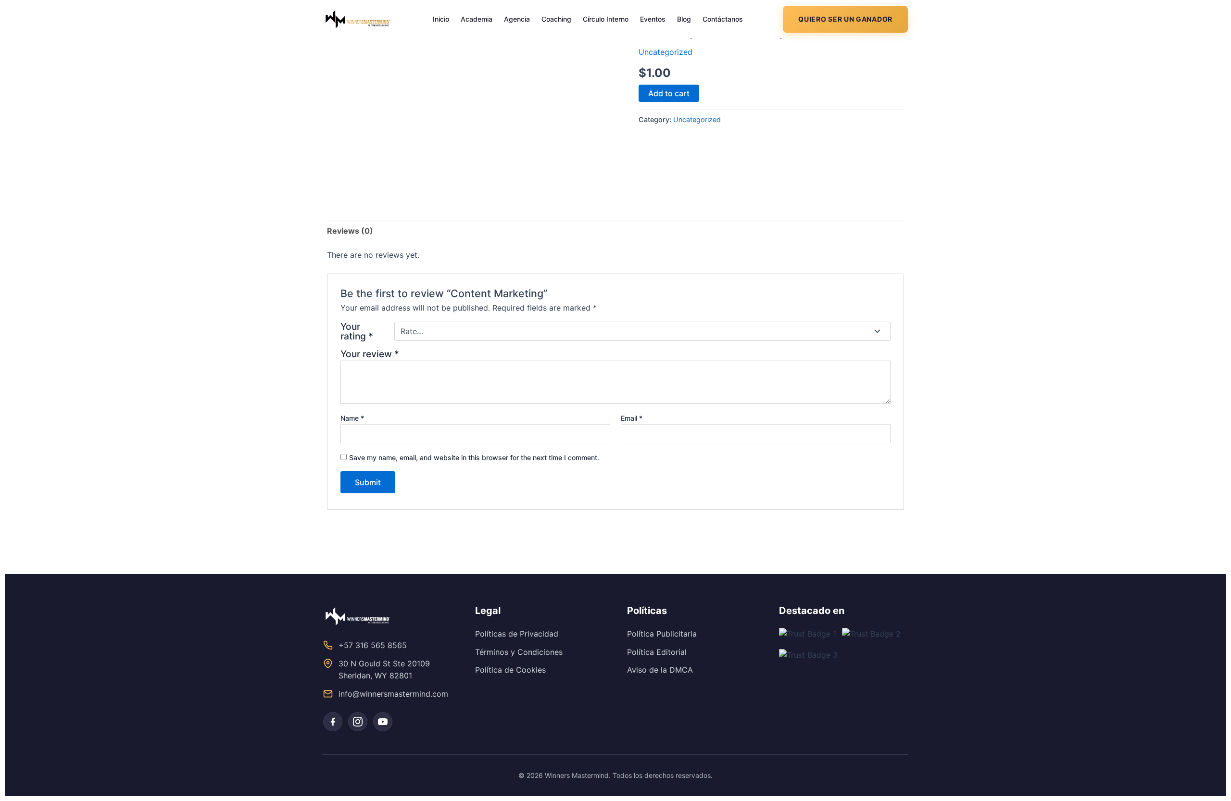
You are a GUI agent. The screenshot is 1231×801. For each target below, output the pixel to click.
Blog (684, 19)
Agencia (517, 19)
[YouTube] (382, 721)
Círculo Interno (605, 19)
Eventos (653, 19)
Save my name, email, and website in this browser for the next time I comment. (474, 457)
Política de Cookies (510, 670)
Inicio (441, 19)
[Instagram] (357, 721)
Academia (476, 19)
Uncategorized (665, 52)
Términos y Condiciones (519, 652)
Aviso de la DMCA (660, 670)
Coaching (556, 19)
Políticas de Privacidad (516, 633)
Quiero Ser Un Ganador (845, 19)
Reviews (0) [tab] (350, 231)
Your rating (356, 331)
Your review (369, 354)
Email (631, 418)
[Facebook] (332, 721)
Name (352, 418)
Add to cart (669, 93)
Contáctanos (723, 19)
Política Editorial (657, 652)
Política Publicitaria (662, 633)
